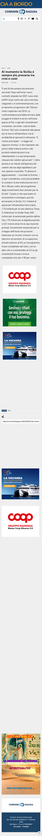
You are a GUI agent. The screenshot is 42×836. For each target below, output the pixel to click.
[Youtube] (33, 19)
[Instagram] (22, 19)
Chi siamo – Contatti (21, 826)
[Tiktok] (29, 19)
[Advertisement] (21, 45)
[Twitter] (25, 19)
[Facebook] (18, 19)
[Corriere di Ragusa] (21, 13)
